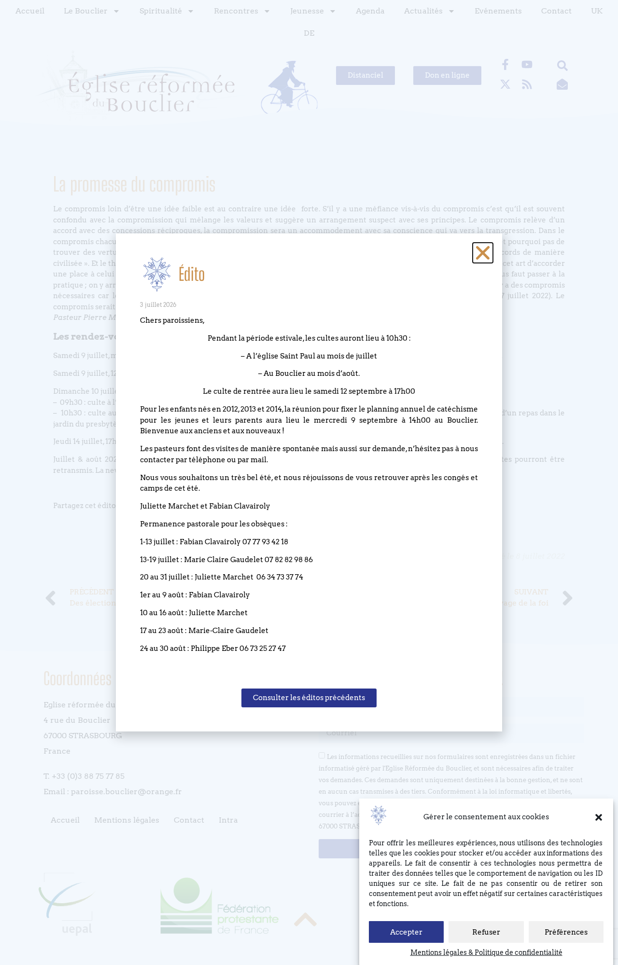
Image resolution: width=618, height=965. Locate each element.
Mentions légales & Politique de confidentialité (486, 952)
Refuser (486, 932)
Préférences (566, 932)
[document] (309, 482)
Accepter (406, 932)
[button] (599, 817)
